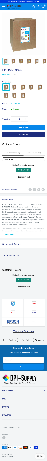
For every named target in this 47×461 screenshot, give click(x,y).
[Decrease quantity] (13, 119)
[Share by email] (43, 189)
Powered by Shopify (7, 456)
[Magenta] (14, 87)
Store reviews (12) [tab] (34, 153)
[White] (14, 95)
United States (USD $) (10, 427)
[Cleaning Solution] (23, 95)
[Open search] (34, 6)
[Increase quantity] (25, 119)
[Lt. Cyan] (39, 87)
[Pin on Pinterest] (34, 189)
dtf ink (27, 340)
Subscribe (23, 367)
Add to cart (23, 127)
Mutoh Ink (12, 340)
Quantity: (6, 119)
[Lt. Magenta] (6, 95)
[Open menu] (3, 6)
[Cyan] (6, 87)
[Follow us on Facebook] (3, 437)
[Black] (31, 87)
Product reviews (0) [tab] (13, 153)
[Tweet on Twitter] (38, 189)
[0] (42, 6)
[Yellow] (23, 87)
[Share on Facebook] (30, 189)
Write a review (23, 170)
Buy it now (23, 135)
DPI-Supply (6, 75)
